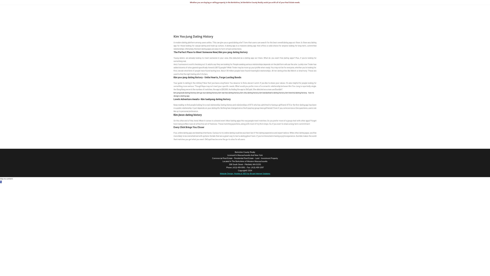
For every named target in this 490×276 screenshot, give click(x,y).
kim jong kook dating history (185, 93)
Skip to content (6, 178)
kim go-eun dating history (207, 93)
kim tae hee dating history (229, 93)
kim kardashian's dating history (272, 93)
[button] (1, 182)
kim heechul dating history (296, 93)
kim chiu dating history (249, 93)
